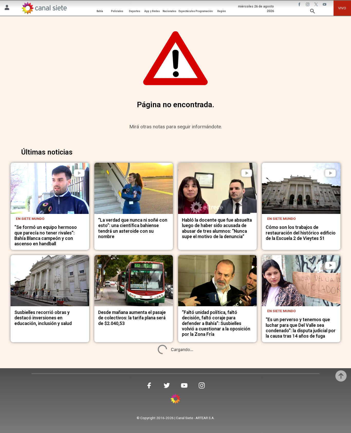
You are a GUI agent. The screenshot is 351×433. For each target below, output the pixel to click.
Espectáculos (187, 11)
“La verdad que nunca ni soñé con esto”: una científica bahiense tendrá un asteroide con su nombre (132, 228)
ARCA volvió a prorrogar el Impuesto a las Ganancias (293, 407)
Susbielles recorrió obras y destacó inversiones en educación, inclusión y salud (43, 318)
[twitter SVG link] (316, 5)
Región (221, 11)
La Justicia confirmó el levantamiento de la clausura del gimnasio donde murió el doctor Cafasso (47, 420)
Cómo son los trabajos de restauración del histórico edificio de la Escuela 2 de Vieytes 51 (301, 233)
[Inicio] (44, 8)
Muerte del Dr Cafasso (37, 403)
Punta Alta (109, 403)
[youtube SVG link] (325, 5)
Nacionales (169, 11)
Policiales (117, 11)
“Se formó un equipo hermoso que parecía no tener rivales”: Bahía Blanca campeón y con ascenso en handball (45, 235)
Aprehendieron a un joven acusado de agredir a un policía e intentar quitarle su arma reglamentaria (215, 420)
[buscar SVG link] (312, 12)
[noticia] (50, 188)
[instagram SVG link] (308, 5)
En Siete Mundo (30, 219)
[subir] (341, 375)
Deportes (134, 11)
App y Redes (152, 11)
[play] (79, 173)
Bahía (100, 11)
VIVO (342, 8)
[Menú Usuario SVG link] (7, 8)
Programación (204, 11)
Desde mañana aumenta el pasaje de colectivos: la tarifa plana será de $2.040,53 (132, 318)
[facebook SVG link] (299, 5)
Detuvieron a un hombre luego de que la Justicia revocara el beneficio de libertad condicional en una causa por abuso (132, 420)
